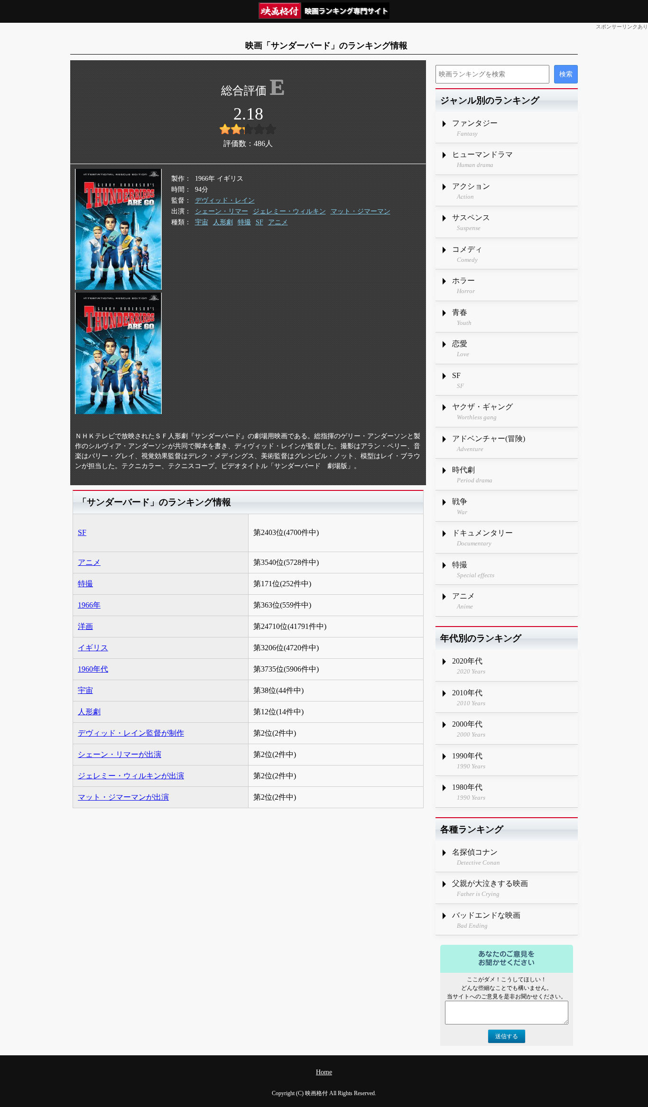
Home (324, 1072)
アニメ (278, 222)
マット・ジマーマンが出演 (123, 797)
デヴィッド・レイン (225, 200)
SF (259, 222)
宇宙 (201, 222)
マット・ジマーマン (360, 211)
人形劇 (223, 222)
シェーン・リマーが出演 (119, 754)
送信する (506, 1036)
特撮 (244, 222)
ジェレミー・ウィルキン (289, 211)
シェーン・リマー (221, 211)
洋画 (85, 626)
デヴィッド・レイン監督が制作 (131, 733)
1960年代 (93, 669)
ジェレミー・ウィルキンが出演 (131, 776)
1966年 (89, 605)
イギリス (93, 648)
